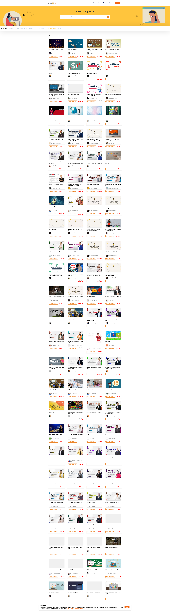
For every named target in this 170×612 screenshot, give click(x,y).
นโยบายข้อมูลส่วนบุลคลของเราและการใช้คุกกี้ (74, 608)
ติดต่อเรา (111, 3)
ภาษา (31, 28)
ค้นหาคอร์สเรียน (96, 3)
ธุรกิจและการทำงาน (51, 28)
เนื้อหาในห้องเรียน (23, 28)
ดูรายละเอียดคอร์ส (53, 56)
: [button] (53, 35)
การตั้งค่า (121, 607)
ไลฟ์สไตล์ (61, 28)
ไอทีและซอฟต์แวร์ (40, 28)
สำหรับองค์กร (104, 3)
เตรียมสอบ (12, 28)
